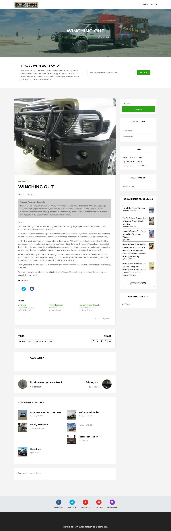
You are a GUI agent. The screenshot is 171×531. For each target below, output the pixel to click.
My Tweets (126, 304)
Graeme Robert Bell (130, 210)
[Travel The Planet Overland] (151, 210)
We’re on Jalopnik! (89, 412)
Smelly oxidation (39, 424)
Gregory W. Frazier (130, 259)
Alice (125, 157)
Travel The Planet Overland (134, 208)
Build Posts (91, 37)
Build (30, 341)
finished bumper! (56, 305)
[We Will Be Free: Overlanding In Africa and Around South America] (151, 221)
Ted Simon (127, 240)
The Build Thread (149, 4)
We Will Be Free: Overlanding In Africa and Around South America (135, 221)
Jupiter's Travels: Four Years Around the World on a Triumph (134, 234)
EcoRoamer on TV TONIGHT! (45, 412)
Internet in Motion (88, 436)
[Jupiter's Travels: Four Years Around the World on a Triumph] (151, 234)
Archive (22, 341)
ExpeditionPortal (40, 341)
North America (128, 166)
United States (142, 166)
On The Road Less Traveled (73, 37)
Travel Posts (128, 137)
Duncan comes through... (90, 305)
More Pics (35, 449)
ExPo (51, 341)
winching (22, 305)
